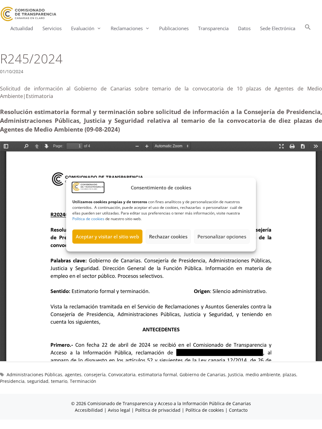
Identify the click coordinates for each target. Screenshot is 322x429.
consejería (95, 374)
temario (59, 381)
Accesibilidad (89, 410)
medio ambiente (263, 374)
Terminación (83, 381)
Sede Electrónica (277, 28)
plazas (289, 374)
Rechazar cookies (168, 236)
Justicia (235, 374)
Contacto (238, 410)
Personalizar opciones (221, 236)
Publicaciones (174, 28)
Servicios (52, 28)
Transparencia (213, 28)
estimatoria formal (157, 374)
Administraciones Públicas (34, 374)
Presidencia (12, 381)
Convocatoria (122, 374)
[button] (308, 28)
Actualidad (21, 28)
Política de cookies (88, 218)
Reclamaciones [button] (127, 28)
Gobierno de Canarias (202, 374)
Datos (244, 28)
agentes (73, 374)
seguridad (37, 381)
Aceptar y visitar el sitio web (107, 236)
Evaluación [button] (82, 28)
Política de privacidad (157, 410)
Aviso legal (119, 410)
